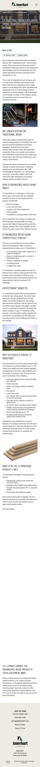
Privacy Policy (8, 762)
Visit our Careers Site (20, 714)
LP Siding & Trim (9, 55)
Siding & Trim (22, 55)
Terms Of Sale (20, 725)
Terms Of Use (20, 728)
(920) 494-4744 (20, 718)
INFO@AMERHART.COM (20, 721)
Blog (9, 12)
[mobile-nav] (36, 5)
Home (4, 12)
